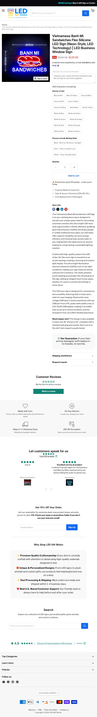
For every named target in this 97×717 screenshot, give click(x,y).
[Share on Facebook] (53, 209)
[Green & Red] (74, 104)
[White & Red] (59, 134)
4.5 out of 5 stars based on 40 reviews (54, 643)
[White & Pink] (59, 128)
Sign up (71, 527)
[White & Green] (60, 122)
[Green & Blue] (86, 98)
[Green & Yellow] (60, 110)
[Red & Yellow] (88, 110)
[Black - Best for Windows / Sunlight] (67, 145)
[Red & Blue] (74, 110)
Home (4, 25)
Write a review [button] (48, 391)
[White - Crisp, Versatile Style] (65, 157)
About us (31, 710)
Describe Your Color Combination (66, 72)
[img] (48, 454)
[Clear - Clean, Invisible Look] (65, 151)
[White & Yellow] (74, 134)
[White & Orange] (76, 122)
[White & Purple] (74, 128)
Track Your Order (50, 710)
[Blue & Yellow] (72, 98)
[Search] (85, 13)
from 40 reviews (47, 456)
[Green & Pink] (59, 104)
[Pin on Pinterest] (65, 209)
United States (47, 693)
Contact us (64, 710)
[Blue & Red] (58, 98)
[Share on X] (57, 209)
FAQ (39, 710)
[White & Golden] (75, 116)
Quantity (55, 162)
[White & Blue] (59, 116)
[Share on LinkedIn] (61, 209)
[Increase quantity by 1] (74, 167)
